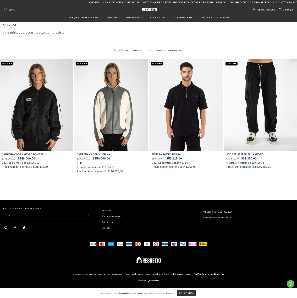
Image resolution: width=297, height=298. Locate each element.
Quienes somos (109, 222)
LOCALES (207, 17)
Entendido (186, 293)
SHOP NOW (112, 17)
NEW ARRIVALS (134, 17)
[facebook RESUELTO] (15, 227)
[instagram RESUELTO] (6, 227)
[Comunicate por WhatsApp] (290, 284)
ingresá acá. (185, 274)
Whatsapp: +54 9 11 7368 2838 (218, 212)
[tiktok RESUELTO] (24, 227)
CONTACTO (223, 17)
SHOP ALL (107, 210)
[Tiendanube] (148, 281)
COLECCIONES (158, 17)
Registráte (270, 10)
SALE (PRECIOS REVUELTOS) (83, 17)
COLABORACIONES (184, 17)
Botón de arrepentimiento (209, 274)
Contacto (106, 228)
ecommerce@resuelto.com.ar (217, 218)
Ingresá (260, 10)
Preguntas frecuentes (112, 216)
